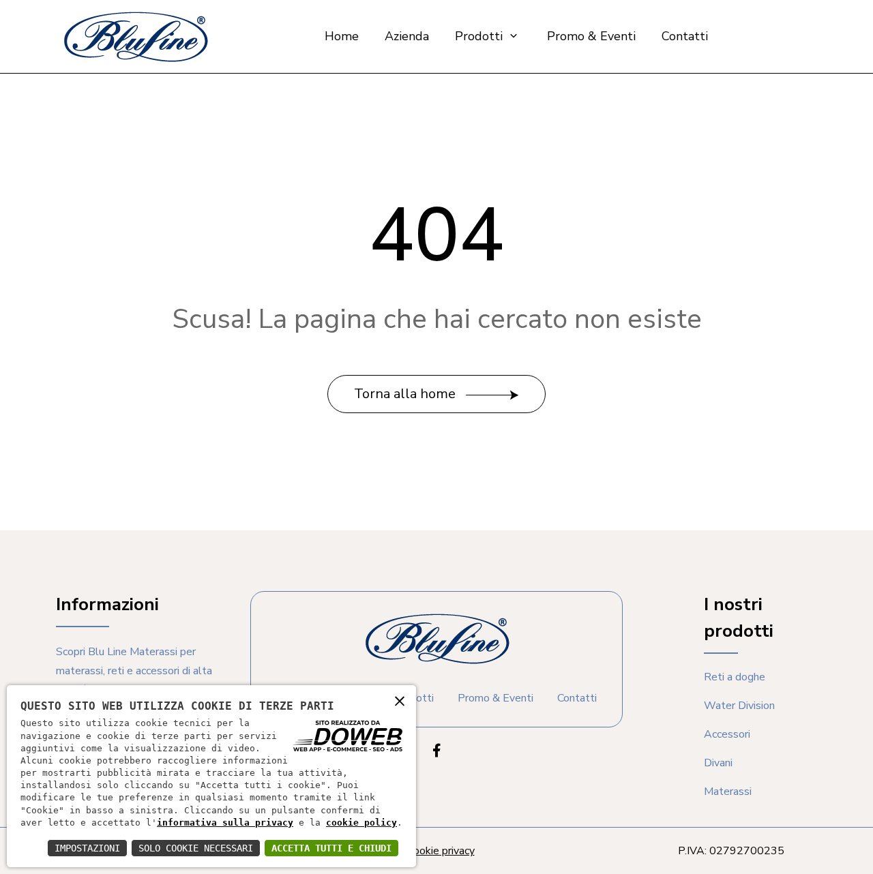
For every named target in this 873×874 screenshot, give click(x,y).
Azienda (407, 36)
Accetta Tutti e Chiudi (331, 848)
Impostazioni (87, 848)
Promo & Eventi (591, 36)
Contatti (685, 36)
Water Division (739, 705)
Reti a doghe (734, 676)
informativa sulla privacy (225, 822)
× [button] (400, 700)
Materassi (728, 791)
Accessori (727, 734)
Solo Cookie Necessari (195, 848)
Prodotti (480, 36)
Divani (718, 762)
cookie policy (361, 822)
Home (342, 36)
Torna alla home (406, 394)
